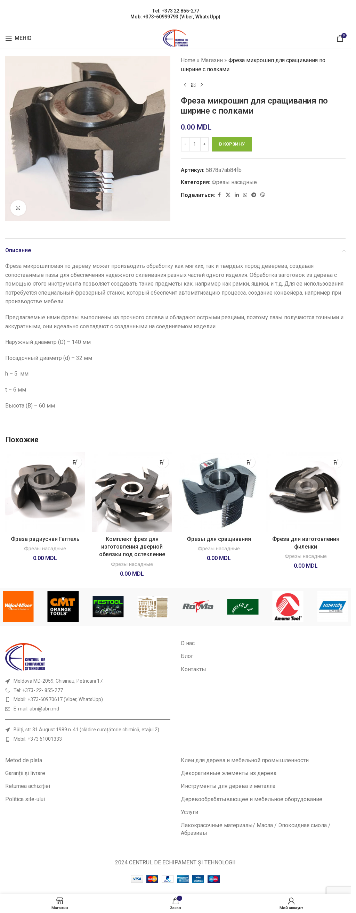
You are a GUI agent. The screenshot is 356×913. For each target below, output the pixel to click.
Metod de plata (23, 760)
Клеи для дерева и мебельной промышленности (245, 760)
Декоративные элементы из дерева (228, 773)
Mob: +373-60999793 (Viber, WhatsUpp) (175, 16)
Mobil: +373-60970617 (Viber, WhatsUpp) (58, 699)
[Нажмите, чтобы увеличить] (18, 208)
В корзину (232, 144)
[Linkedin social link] (237, 195)
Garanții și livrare (25, 773)
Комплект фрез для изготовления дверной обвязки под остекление (132, 547)
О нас (188, 643)
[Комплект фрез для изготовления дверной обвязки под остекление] (132, 492)
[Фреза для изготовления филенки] (306, 492)
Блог (187, 656)
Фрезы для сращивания (219, 539)
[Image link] (25, 656)
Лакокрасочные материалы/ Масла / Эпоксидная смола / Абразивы (256, 829)
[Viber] (262, 195)
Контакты (193, 669)
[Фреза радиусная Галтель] (45, 492)
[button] (76, 462)
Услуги (189, 812)
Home (188, 60)
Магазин (212, 60)
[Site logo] (175, 37)
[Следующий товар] (201, 85)
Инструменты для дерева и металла (228, 786)
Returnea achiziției (27, 786)
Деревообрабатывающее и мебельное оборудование (251, 799)
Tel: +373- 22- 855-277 (38, 690)
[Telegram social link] (253, 195)
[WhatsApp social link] (245, 195)
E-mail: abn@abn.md (36, 709)
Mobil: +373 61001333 (38, 739)
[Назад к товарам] (193, 85)
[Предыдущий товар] (185, 85)
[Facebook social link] (219, 195)
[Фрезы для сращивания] (219, 492)
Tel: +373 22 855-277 (175, 11)
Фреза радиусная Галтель (45, 539)
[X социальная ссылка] (228, 195)
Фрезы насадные (234, 182)
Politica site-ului (25, 799)
